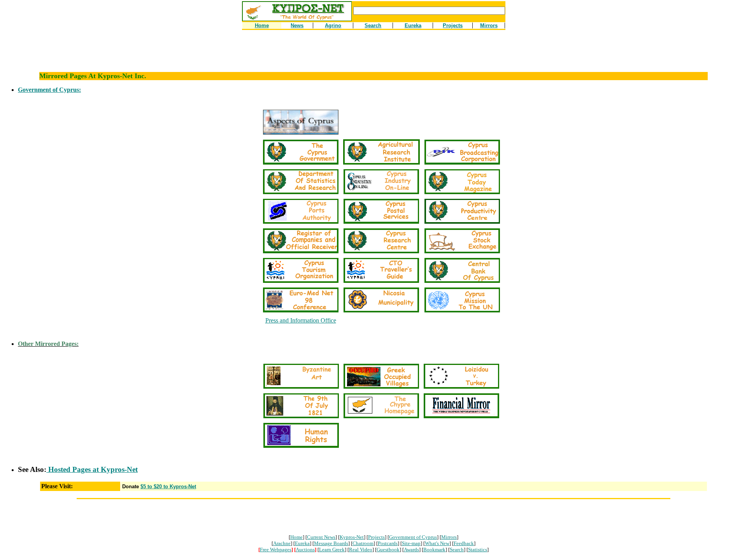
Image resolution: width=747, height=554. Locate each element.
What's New (437, 543)
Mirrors (449, 537)
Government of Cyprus (413, 537)
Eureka (302, 543)
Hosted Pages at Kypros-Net (92, 469)
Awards (411, 549)
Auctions (305, 549)
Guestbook (388, 549)
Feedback (464, 543)
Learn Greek (332, 549)
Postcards (388, 543)
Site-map (411, 543)
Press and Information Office (300, 320)
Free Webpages (275, 549)
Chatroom (363, 543)
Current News (321, 537)
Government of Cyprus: (49, 89)
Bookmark (434, 549)
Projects (376, 537)
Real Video (360, 549)
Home (296, 537)
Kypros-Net (352, 537)
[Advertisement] (373, 54)
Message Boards (331, 543)
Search (457, 549)
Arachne (282, 543)
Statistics (477, 549)
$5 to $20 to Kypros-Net (168, 486)
